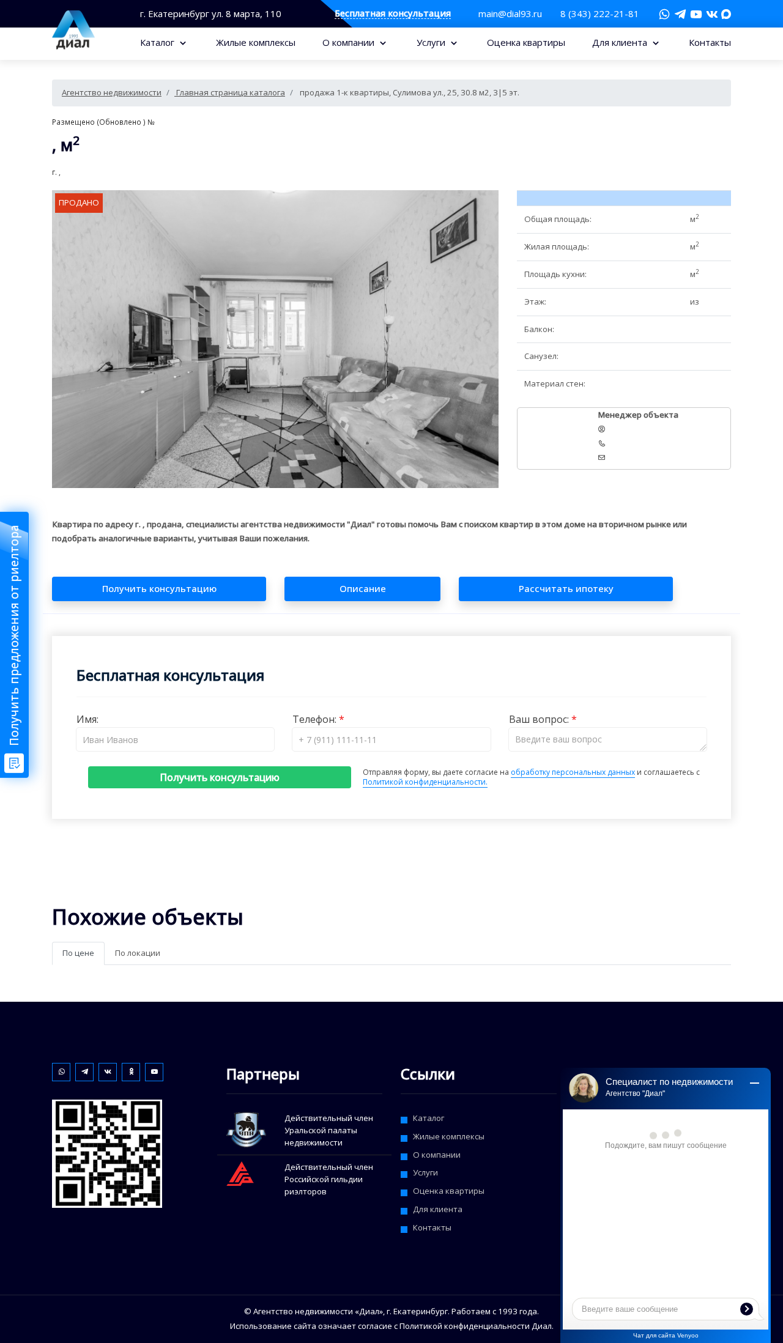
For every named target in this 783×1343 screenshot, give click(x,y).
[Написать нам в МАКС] (726, 12)
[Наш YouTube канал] (696, 14)
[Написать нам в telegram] (680, 14)
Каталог (158, 42)
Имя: (87, 719)
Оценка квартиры (526, 42)
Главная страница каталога (229, 92)
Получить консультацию (220, 777)
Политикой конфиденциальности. (425, 782)
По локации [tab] (137, 952)
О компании (349, 42)
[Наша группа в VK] (712, 14)
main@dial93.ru (510, 13)
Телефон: (315, 719)
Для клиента (621, 42)
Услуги (432, 42)
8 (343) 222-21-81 (599, 13)
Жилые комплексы (255, 42)
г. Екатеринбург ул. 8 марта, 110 (210, 13)
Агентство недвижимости (111, 92)
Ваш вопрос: (540, 719)
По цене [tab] (78, 952)
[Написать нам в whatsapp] (664, 14)
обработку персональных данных (573, 772)
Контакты (710, 42)
